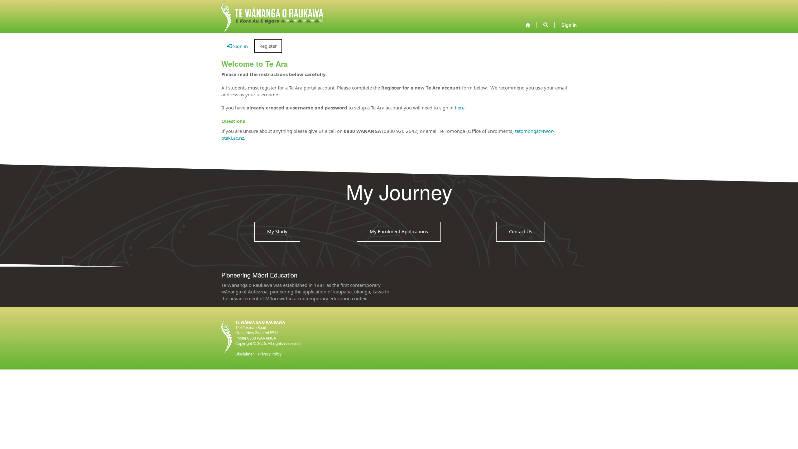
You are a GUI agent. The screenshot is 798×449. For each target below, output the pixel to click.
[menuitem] (528, 25)
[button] (546, 25)
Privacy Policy (269, 354)
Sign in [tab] (240, 46)
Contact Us (520, 231)
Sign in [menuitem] (569, 25)
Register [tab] (268, 46)
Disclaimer (244, 354)
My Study (277, 231)
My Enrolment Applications (399, 231)
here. (460, 107)
